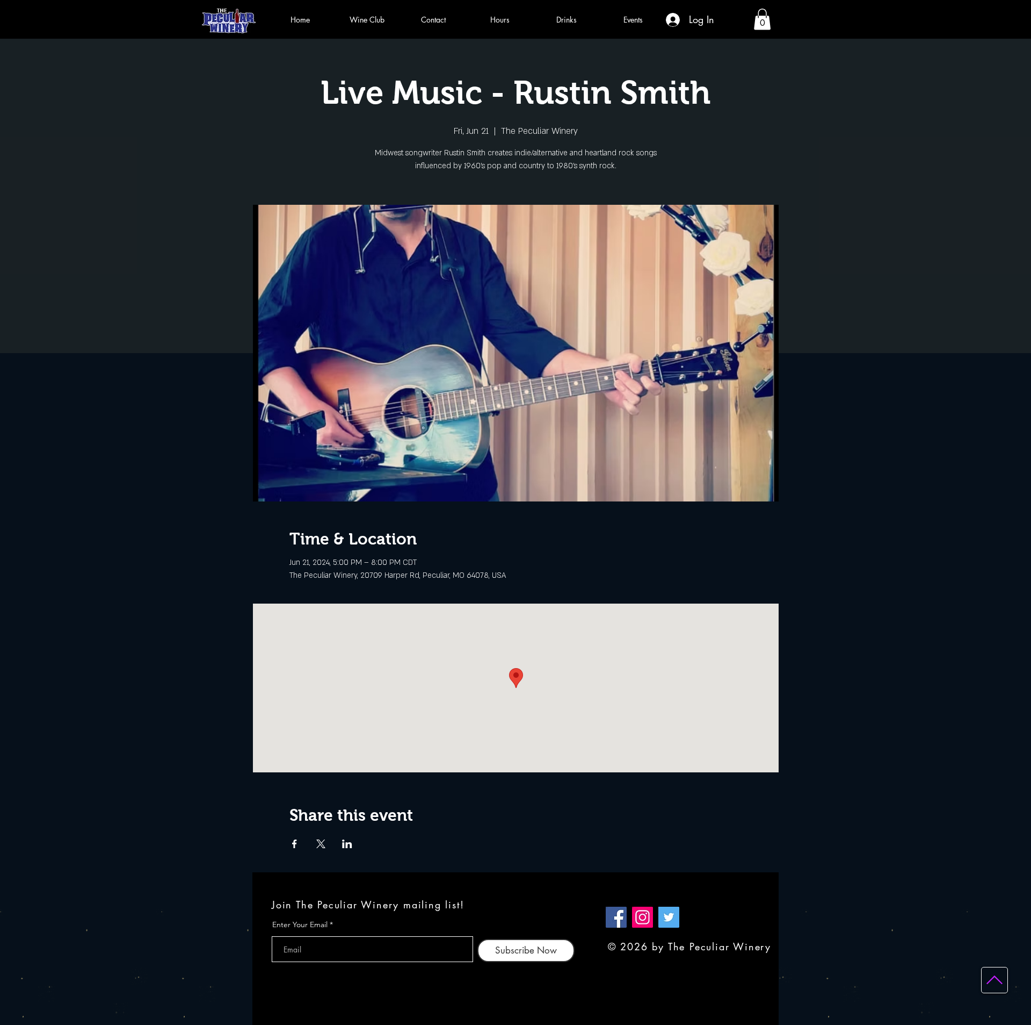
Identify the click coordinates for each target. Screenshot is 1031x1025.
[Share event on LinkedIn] (347, 844)
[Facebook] (616, 917)
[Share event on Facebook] (294, 844)
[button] (762, 19)
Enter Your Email (300, 924)
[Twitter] (668, 917)
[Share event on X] (321, 844)
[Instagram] (642, 917)
